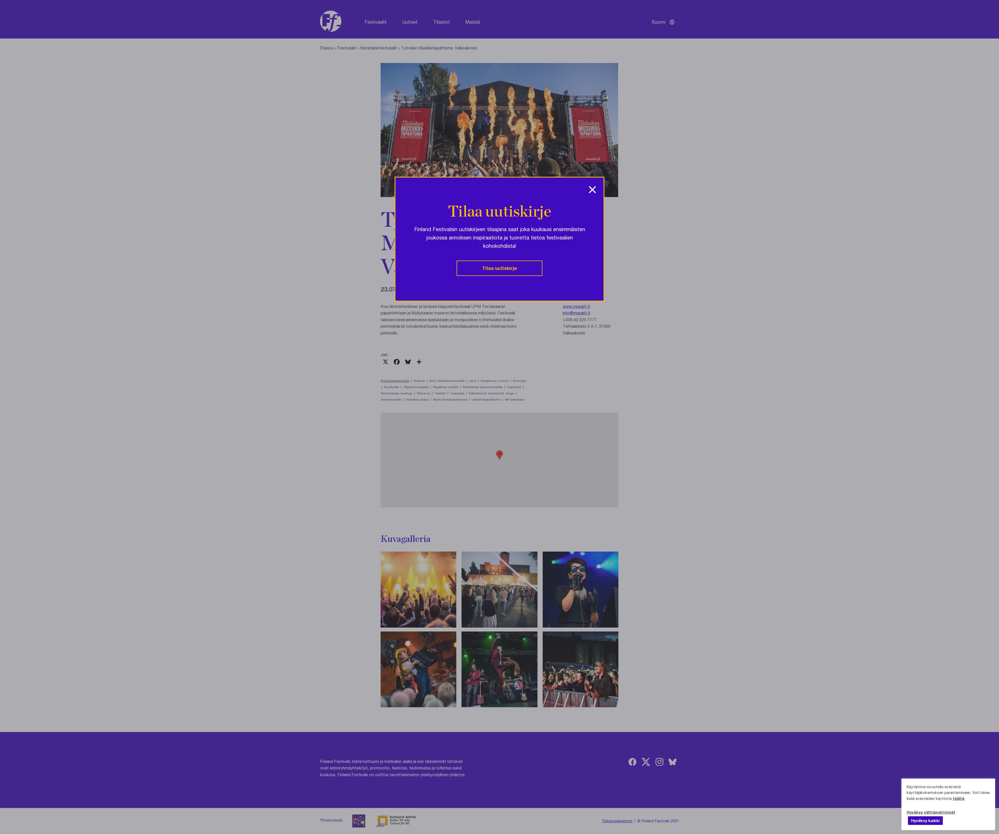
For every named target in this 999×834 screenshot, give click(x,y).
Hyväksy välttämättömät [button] (931, 812)
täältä (958, 798)
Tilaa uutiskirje (499, 268)
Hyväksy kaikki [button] (925, 820)
